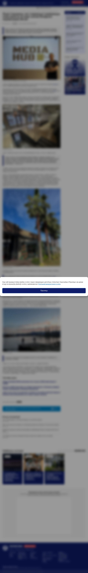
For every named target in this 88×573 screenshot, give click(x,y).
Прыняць (44, 291)
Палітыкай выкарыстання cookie (49, 284)
